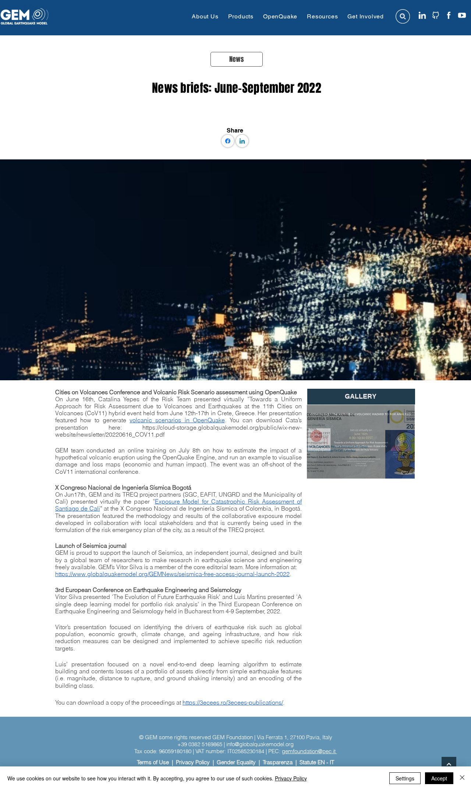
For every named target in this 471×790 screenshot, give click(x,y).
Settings (405, 778)
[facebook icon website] (448, 15)
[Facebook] (228, 141)
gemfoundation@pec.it (309, 751)
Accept (439, 778)
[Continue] (449, 764)
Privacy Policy (193, 762)
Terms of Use (153, 762)
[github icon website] (435, 15)
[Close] (462, 778)
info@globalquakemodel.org (260, 744)
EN (321, 762)
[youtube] (462, 15)
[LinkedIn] (242, 141)
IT (332, 762)
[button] (205, 16)
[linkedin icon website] (422, 15)
